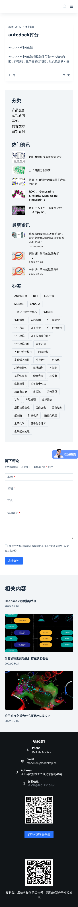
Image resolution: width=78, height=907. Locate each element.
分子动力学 (53, 319)
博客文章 (29, 26)
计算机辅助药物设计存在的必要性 (26, 658)
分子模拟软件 (22, 343)
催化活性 (19, 319)
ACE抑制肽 (20, 295)
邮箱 (11, 488)
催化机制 (48, 311)
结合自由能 (20, 391)
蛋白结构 (57, 407)
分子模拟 (19, 335)
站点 (10, 500)
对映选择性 (20, 367)
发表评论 (13, 560)
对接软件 (41, 359)
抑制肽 (53, 367)
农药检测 (36, 319)
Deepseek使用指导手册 (21, 601)
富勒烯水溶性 (22, 359)
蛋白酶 (18, 415)
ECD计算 (49, 295)
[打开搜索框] (64, 6)
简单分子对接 (38, 383)
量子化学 (19, 423)
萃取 (16, 399)
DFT (35, 295)
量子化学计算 (38, 423)
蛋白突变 (41, 407)
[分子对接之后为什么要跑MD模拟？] (39, 690)
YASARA (35, 303)
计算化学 (33, 415)
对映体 (56, 359)
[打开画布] (71, 6)
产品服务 (18, 110)
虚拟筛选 (47, 399)
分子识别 (41, 343)
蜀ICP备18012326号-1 (42, 785)
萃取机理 (31, 399)
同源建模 (43, 351)
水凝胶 (53, 375)
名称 (11, 476)
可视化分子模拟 (23, 351)
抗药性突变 (20, 375)
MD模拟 (19, 303)
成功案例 (18, 131)
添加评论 (13, 513)
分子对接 (36, 327)
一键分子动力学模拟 (25, 311)
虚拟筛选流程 (22, 407)
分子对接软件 (54, 327)
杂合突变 (38, 375)
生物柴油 (19, 383)
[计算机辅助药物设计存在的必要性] (39, 633)
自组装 (37, 391)
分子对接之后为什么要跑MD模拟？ (27, 716)
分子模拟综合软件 (41, 335)
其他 (15, 121)
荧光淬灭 (52, 391)
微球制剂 (38, 367)
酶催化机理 (50, 415)
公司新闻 (18, 115)
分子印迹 (19, 327)
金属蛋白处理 (22, 431)
